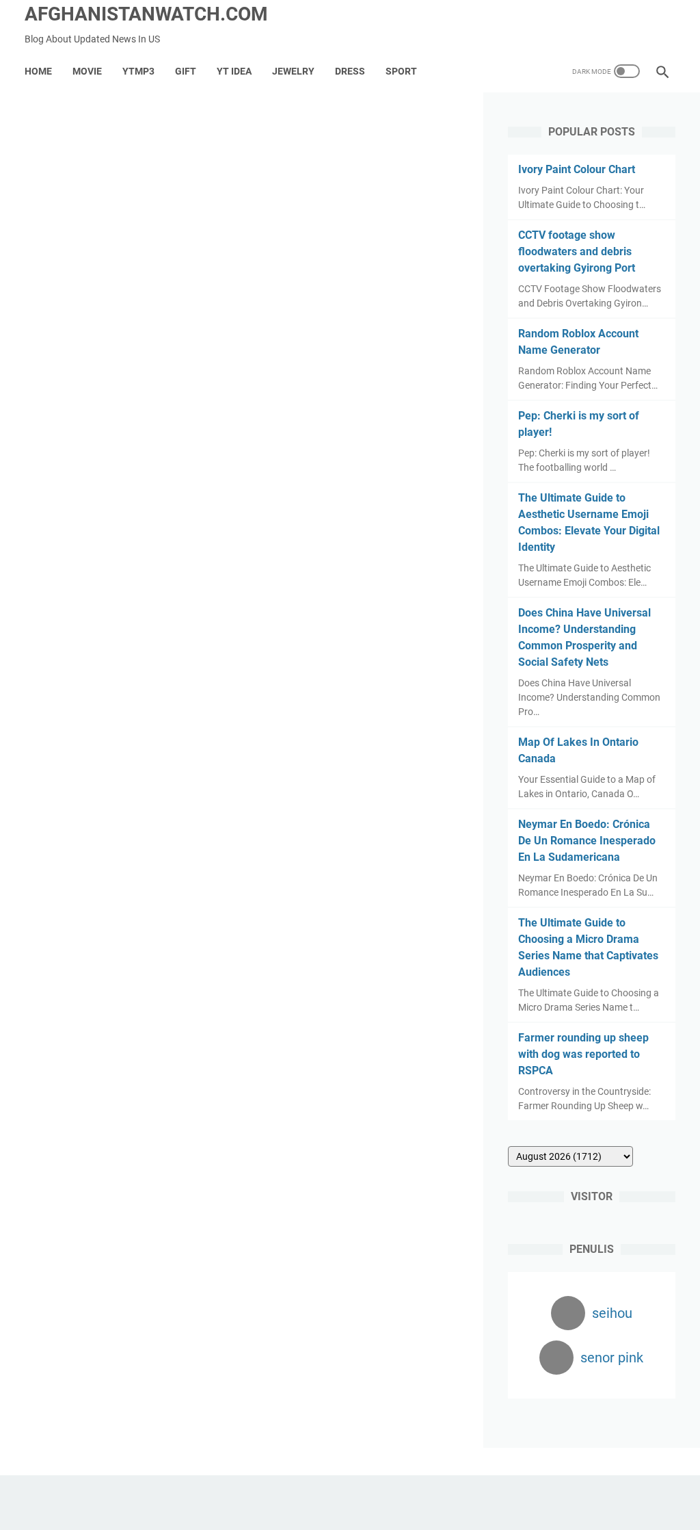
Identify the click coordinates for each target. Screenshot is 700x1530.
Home (38, 71)
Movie (87, 71)
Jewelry (293, 71)
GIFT (185, 71)
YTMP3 (138, 71)
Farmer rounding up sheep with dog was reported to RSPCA (583, 1054)
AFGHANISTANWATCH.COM (146, 14)
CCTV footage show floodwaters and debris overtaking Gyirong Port (576, 251)
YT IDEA (234, 71)
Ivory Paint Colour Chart (576, 169)
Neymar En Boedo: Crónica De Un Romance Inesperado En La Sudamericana (587, 841)
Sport (401, 71)
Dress (350, 71)
